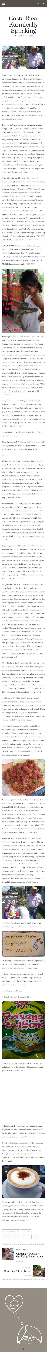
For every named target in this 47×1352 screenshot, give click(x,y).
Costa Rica (25, 1237)
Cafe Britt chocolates (11, 1237)
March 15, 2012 (25, 36)
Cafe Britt (26, 1231)
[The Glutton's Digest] (23, 1317)
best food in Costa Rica (11, 1231)
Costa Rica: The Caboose (17, 1271)
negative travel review (14, 104)
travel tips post (7, 182)
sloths (35, 1237)
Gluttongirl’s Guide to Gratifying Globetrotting (29, 1255)
